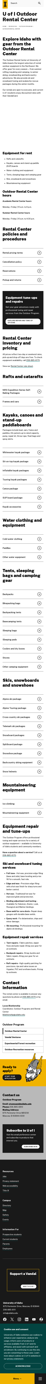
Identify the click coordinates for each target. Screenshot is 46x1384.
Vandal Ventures (13, 1037)
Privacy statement (11, 1181)
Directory (7, 1205)
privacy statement (15, 1359)
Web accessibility (10, 1186)
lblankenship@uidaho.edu (14, 1015)
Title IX (6, 1190)
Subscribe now (30, 1147)
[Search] (39, 3)
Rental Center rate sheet (22, 366)
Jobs (4, 1176)
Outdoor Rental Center (16, 1031)
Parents (6, 1244)
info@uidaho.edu (10, 1313)
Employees (7, 1248)
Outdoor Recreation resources (19, 1049)
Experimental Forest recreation (20, 1043)
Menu (16, 1378)
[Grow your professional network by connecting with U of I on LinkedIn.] (26, 1319)
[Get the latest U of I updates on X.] (12, 1319)
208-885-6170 (33, 360)
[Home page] (5, 4)
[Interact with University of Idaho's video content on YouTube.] (34, 1319)
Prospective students (12, 1234)
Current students (10, 1239)
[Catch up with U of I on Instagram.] (19, 1319)
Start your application (10, 1077)
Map (4, 1210)
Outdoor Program (26, 26)
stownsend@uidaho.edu (20, 1104)
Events (6, 1219)
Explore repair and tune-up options (20, 322)
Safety (6, 1215)
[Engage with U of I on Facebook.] (5, 1319)
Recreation (13, 26)
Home (4, 26)
